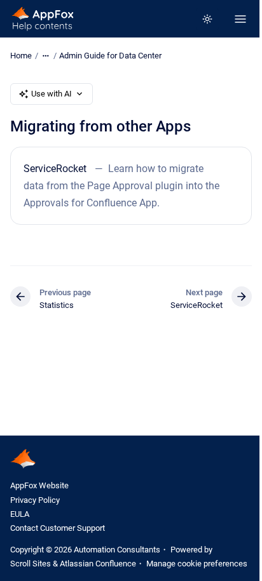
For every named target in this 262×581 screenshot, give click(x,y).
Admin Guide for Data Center (110, 55)
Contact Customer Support (57, 528)
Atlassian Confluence (98, 563)
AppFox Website (39, 485)
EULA (19, 514)
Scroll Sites (30, 563)
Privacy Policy (35, 500)
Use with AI (51, 93)
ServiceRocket (55, 169)
